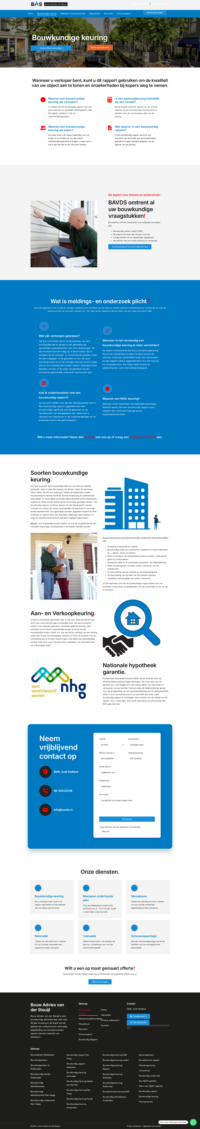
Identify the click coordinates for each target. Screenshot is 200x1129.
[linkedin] (128, 1027)
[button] (193, 1122)
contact (89, 437)
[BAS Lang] (49, 2)
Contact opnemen (160, 4)
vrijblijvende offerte (142, 437)
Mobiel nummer (107, 753)
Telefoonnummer (135, 753)
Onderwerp (104, 780)
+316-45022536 (140, 4)
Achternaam (133, 739)
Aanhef (102, 739)
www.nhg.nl (126, 704)
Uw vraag (103, 794)
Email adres (105, 766)
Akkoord (105, 831)
